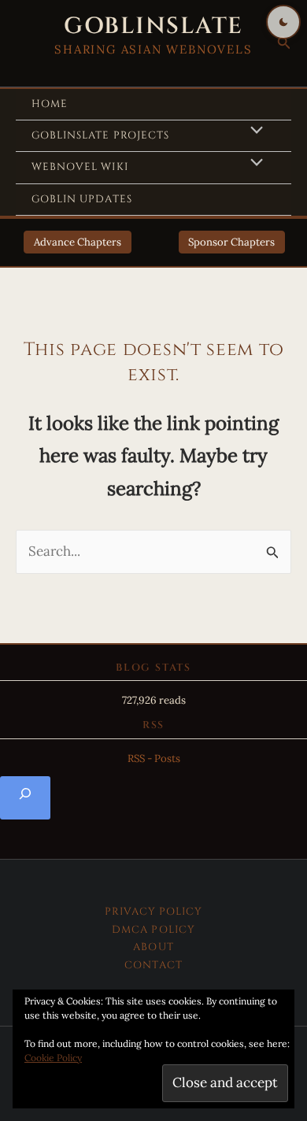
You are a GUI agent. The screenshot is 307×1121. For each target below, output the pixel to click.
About (153, 947)
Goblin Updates (81, 199)
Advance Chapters (77, 242)
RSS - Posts (154, 758)
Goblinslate (153, 26)
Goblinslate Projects (100, 135)
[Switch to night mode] (283, 22)
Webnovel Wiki (79, 167)
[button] (284, 43)
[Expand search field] (25, 798)
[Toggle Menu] (253, 132)
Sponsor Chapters (231, 242)
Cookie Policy (53, 1058)
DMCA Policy (153, 930)
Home (49, 104)
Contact (153, 965)
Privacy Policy (154, 912)
